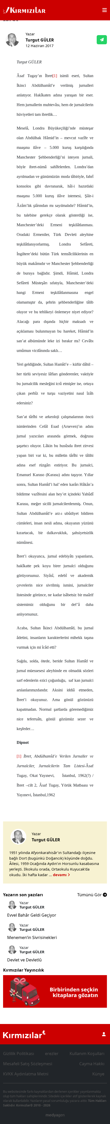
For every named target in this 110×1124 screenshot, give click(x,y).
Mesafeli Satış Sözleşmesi (27, 1063)
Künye (98, 1074)
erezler (52, 1053)
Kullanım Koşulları (87, 1053)
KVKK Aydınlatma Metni (25, 1074)
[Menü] (104, 10)
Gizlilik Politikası (18, 1053)
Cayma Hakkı (91, 1063)
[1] (54, 76)
